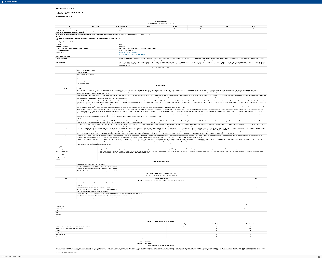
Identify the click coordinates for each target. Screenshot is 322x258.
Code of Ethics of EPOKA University (128, 52)
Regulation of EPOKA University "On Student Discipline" (133, 54)
